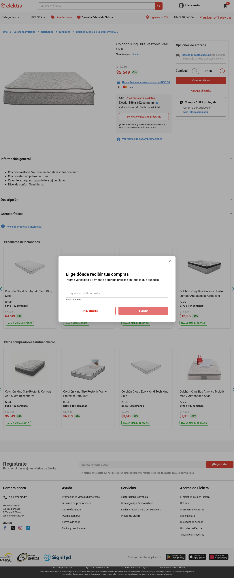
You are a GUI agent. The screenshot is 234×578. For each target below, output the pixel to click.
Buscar (143, 311)
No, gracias (90, 311)
